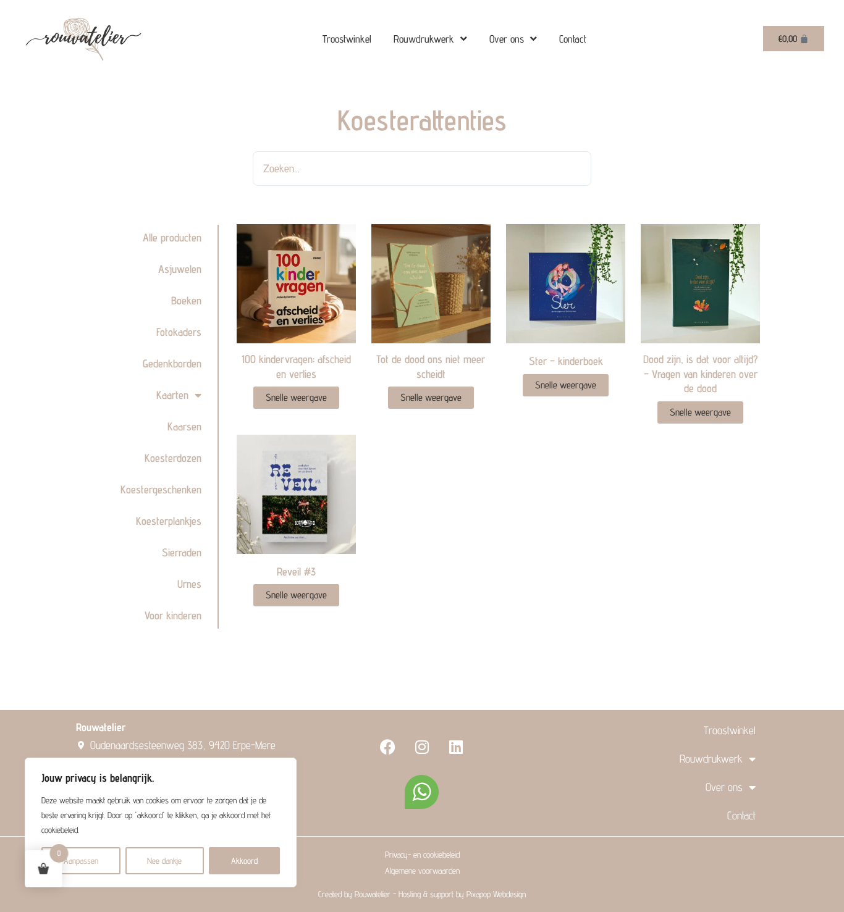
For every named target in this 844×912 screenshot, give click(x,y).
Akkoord (244, 861)
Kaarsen (184, 426)
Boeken (186, 300)
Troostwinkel (347, 39)
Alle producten (172, 237)
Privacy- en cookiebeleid (422, 855)
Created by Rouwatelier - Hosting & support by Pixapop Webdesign (422, 894)
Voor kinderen (173, 615)
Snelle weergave (296, 397)
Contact (572, 39)
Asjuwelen (179, 268)
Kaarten (172, 394)
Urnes (189, 583)
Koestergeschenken (160, 489)
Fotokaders (178, 331)
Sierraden (181, 552)
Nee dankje (164, 861)
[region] (161, 822)
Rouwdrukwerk (424, 39)
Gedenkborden (172, 363)
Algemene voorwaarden (422, 871)
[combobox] (422, 168)
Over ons (506, 39)
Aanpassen (81, 861)
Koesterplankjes (168, 520)
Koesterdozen (173, 457)
